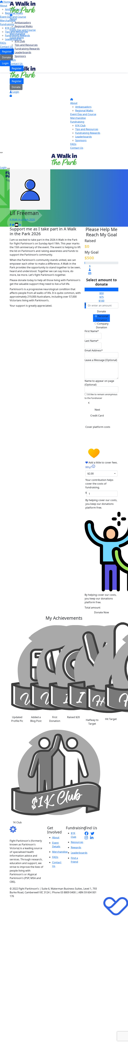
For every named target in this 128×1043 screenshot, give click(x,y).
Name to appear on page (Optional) (99, 382)
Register (17, 68)
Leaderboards (23, 52)
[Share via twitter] (13, 225)
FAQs (13, 60)
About (13, 19)
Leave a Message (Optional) (101, 360)
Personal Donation (102, 318)
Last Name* (91, 340)
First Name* (92, 331)
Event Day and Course (23, 30)
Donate (16, 87)
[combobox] (101, 473)
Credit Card (97, 415)
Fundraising (17, 37)
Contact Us (16, 63)
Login (15, 92)
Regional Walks (24, 26)
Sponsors (20, 56)
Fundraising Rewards (27, 48)
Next (97, 409)
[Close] (8, 168)
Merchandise (17, 33)
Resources (77, 842)
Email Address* (94, 350)
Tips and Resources (26, 45)
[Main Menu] (1, 152)
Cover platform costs (97, 427)
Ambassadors (23, 22)
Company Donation (102, 325)
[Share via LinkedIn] (20, 225)
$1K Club (20, 41)
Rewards (76, 847)
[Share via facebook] (10, 225)
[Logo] (22, 7)
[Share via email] (16, 225)
